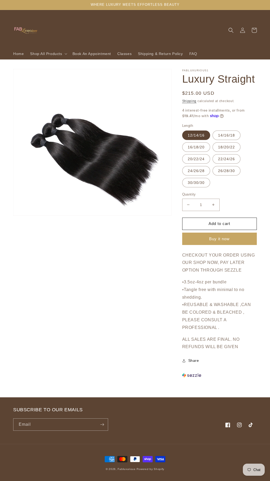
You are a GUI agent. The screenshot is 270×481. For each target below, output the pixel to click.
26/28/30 (226, 171)
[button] (48, 53)
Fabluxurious (126, 469)
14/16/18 (226, 135)
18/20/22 (226, 147)
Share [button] (193, 360)
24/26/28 (196, 171)
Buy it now (219, 239)
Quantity (189, 194)
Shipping (189, 101)
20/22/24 (196, 159)
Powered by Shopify (151, 469)
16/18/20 (196, 147)
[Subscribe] (102, 424)
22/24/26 (226, 159)
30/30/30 (196, 183)
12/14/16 (196, 135)
